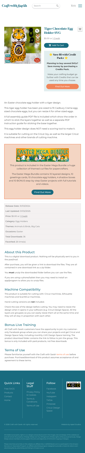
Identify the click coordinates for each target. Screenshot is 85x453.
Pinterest (50, 404)
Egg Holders (21, 221)
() (74, 6)
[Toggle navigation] (80, 5)
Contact (8, 396)
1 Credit (23, 216)
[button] (37, 31)
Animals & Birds (22, 226)
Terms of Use (33, 405)
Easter (20, 231)
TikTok (49, 400)
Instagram (51, 396)
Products (8, 392)
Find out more (62, 86)
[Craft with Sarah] (14, 6)
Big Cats (35, 226)
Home (7, 400)
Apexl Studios (75, 424)
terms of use (63, 354)
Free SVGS (9, 389)
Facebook (51, 389)
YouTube (50, 392)
